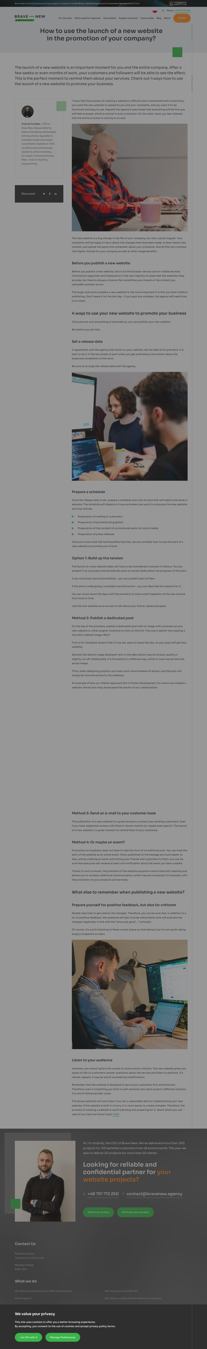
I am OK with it (28, 1337)
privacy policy (98, 1326)
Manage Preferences (62, 1337)
